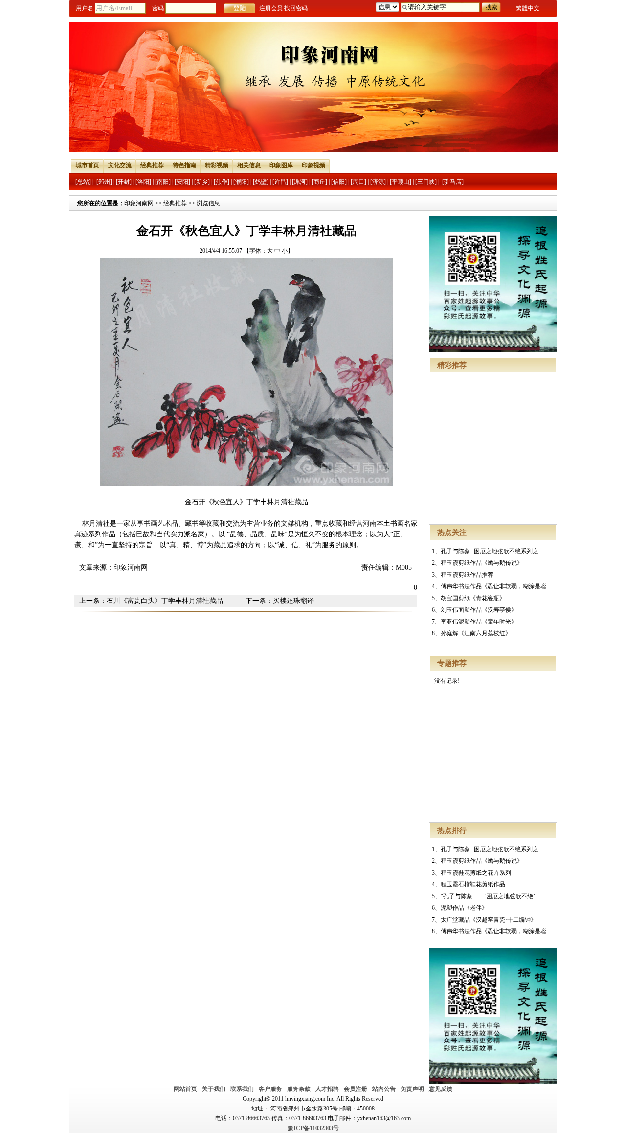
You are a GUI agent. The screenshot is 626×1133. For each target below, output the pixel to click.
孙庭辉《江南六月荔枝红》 (476, 633)
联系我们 (242, 1089)
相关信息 (249, 165)
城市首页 (87, 165)
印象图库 (281, 165)
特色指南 (184, 165)
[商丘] (319, 181)
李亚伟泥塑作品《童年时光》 (479, 621)
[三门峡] (426, 181)
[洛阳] (143, 181)
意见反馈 (440, 1089)
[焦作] (221, 181)
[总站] (83, 181)
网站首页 (185, 1089)
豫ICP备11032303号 (313, 1128)
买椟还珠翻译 (293, 600)
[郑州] (104, 181)
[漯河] (300, 181)
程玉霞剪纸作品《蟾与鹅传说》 (482, 562)
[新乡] (202, 181)
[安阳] (182, 181)
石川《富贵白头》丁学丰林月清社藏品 (165, 600)
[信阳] (339, 181)
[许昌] (280, 181)
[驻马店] (453, 181)
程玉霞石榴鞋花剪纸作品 (473, 884)
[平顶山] (400, 181)
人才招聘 (327, 1089)
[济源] (378, 181)
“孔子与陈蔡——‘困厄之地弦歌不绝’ (488, 896)
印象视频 (313, 165)
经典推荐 (152, 165)
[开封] (124, 181)
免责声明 (412, 1089)
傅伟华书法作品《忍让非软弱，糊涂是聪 (493, 586)
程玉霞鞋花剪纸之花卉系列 (476, 872)
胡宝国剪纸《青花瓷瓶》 (473, 598)
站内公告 (384, 1089)
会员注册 (355, 1089)
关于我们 (213, 1089)
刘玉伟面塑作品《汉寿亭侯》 (479, 609)
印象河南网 (139, 203)
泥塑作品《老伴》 (464, 907)
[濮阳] (241, 181)
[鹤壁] (260, 181)
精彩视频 (216, 165)
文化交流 (120, 165)
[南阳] (163, 181)
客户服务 (270, 1089)
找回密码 (296, 8)
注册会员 (271, 8)
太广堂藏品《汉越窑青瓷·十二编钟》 (489, 919)
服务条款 (299, 1089)
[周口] (358, 181)
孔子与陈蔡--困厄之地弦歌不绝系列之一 (492, 551)
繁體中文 (527, 8)
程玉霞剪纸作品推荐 (467, 574)
